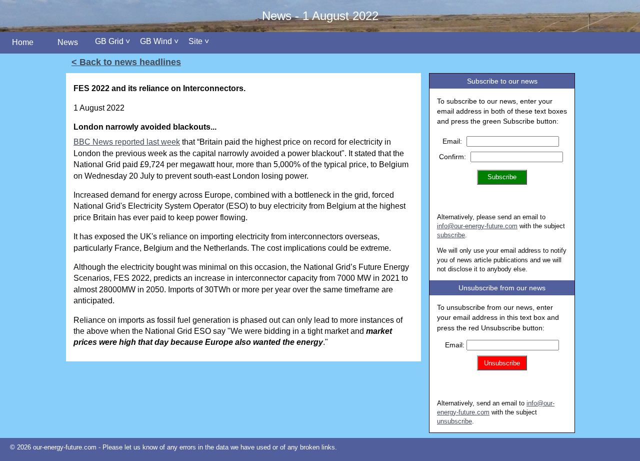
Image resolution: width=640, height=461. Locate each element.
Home (23, 42)
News (68, 42)
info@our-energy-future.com (477, 226)
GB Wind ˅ (159, 41)
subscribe (451, 235)
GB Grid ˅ (112, 41)
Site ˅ (198, 41)
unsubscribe (454, 421)
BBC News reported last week (127, 142)
